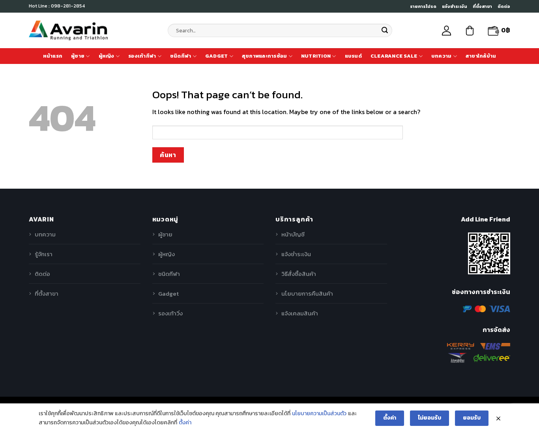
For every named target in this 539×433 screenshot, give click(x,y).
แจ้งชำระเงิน (454, 6)
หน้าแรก (53, 56)
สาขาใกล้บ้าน (481, 56)
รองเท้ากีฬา (142, 56)
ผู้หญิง (106, 56)
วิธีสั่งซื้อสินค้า (298, 273)
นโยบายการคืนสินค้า (307, 293)
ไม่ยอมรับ (429, 418)
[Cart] (470, 30)
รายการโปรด (423, 6)
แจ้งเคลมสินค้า (299, 313)
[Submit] (384, 30)
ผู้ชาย (77, 56)
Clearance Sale (394, 56)
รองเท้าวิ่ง (170, 313)
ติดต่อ (504, 6)
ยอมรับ (472, 418)
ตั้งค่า (185, 422)
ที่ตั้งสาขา (482, 6)
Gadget (216, 56)
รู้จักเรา (43, 254)
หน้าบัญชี (293, 234)
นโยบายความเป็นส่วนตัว (319, 413)
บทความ (441, 56)
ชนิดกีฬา (180, 56)
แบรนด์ (353, 56)
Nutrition (316, 56)
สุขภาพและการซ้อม (264, 56)
